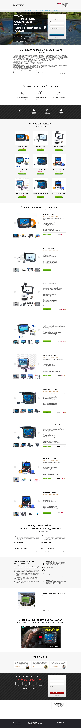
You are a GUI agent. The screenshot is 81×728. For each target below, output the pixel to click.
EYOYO (25, 10)
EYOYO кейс (30, 10)
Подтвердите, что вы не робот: (54, 28)
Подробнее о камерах (44, 10)
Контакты (56, 10)
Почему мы (36, 10)
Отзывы (50, 10)
